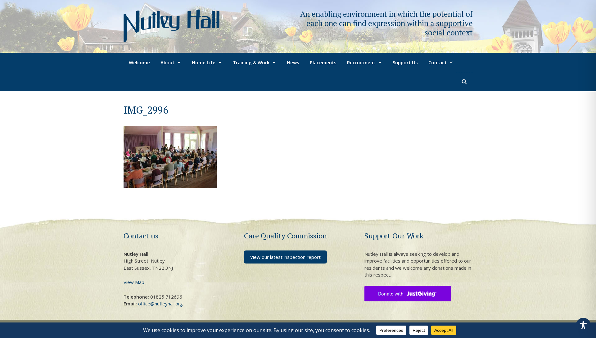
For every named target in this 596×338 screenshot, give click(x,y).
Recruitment (361, 62)
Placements (323, 62)
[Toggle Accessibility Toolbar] (583, 325)
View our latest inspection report (285, 257)
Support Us (405, 62)
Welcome (139, 62)
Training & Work (251, 62)
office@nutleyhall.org (160, 303)
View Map (134, 282)
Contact (437, 62)
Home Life (203, 62)
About (167, 62)
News (293, 62)
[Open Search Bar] (464, 81)
